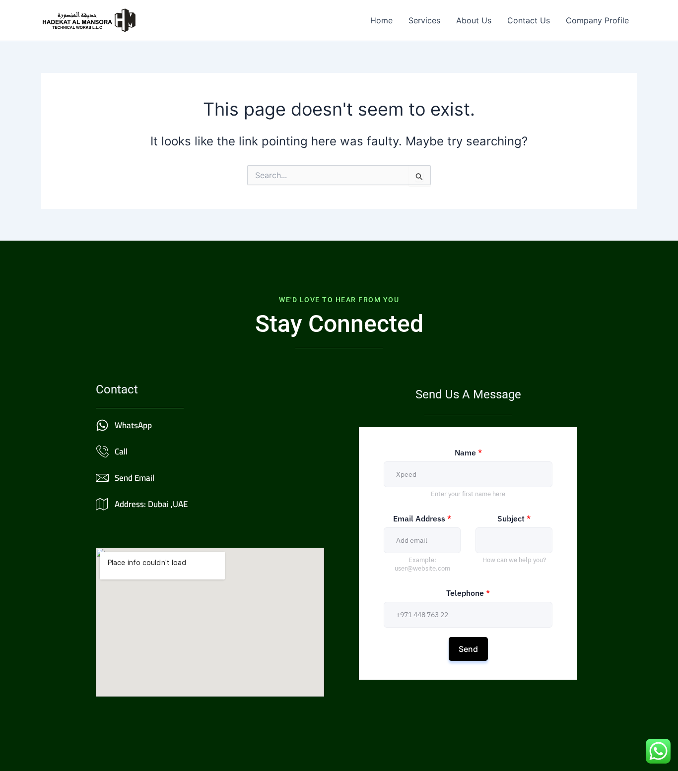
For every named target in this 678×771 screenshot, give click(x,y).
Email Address (422, 518)
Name (468, 452)
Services (424, 20)
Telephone (468, 593)
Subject (514, 518)
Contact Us (528, 20)
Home (381, 20)
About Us (473, 20)
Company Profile (597, 20)
